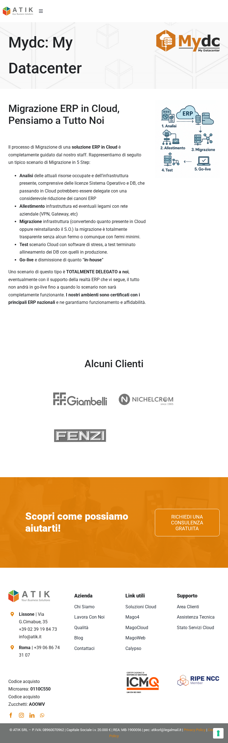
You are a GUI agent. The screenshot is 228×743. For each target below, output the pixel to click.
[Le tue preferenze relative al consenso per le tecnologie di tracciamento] (218, 733)
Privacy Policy (194, 730)
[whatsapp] (42, 715)
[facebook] (10, 715)
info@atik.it (30, 636)
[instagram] (21, 715)
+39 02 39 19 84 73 (38, 629)
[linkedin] (31, 715)
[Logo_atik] (18, 8)
